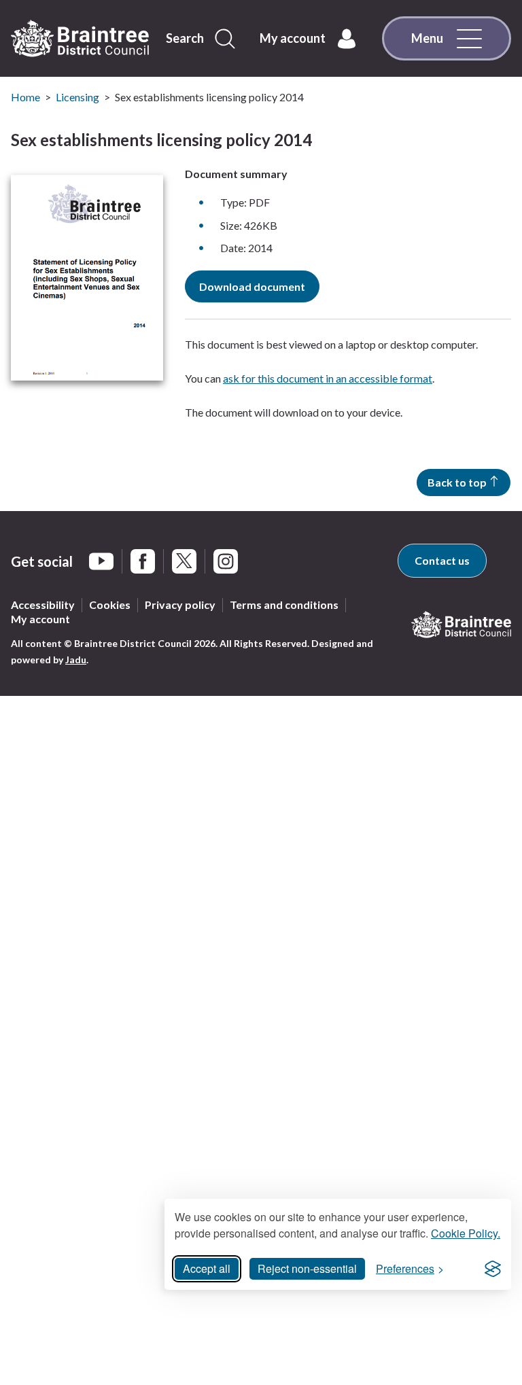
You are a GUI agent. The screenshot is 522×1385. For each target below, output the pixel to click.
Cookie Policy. (465, 1233)
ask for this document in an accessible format (327, 378)
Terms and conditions (284, 604)
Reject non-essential (307, 1268)
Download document (252, 286)
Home (25, 96)
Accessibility (43, 604)
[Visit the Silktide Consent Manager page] (493, 1269)
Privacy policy (180, 604)
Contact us (442, 560)
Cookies (109, 604)
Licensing (77, 96)
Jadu (75, 659)
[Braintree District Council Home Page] (80, 39)
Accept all (206, 1268)
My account (40, 618)
